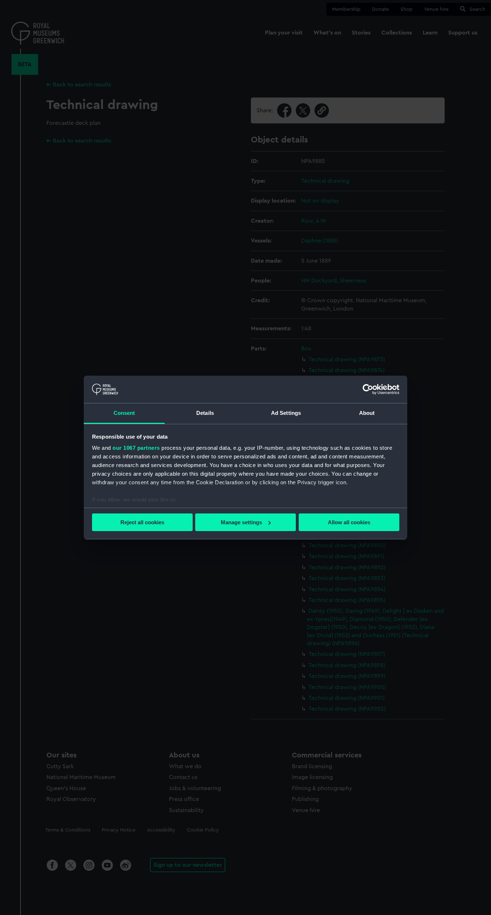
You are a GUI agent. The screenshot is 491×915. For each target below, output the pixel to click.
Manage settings (241, 522)
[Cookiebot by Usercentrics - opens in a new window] (367, 389)
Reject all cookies (142, 522)
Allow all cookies (349, 522)
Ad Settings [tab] (286, 413)
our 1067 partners (136, 448)
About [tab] (367, 413)
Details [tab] (205, 413)
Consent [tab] (124, 413)
